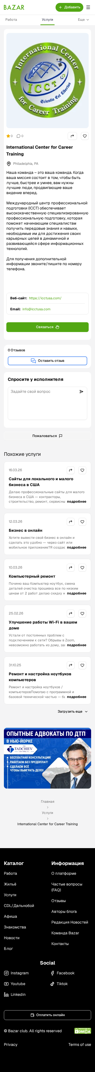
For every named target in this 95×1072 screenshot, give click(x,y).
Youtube (18, 983)
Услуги (47, 19)
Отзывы (58, 900)
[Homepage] (14, 7)
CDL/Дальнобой (19, 905)
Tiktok (62, 983)
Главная (47, 801)
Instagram (20, 973)
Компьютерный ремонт (32, 576)
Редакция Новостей (69, 922)
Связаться (44, 327)
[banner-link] (47, 758)
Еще (81, 19)
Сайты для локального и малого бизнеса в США (41, 481)
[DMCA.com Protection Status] (82, 1031)
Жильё (10, 884)
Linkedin (18, 994)
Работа (11, 19)
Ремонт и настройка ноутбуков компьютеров (40, 676)
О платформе (63, 873)
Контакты (60, 943)
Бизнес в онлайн (25, 530)
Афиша (10, 916)
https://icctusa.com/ (45, 298)
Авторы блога (64, 911)
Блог (8, 948)
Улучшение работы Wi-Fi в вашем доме (43, 625)
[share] (72, 136)
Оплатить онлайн (50, 1015)
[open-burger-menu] (88, 7)
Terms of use (79, 1044)
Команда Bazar (65, 933)
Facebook (66, 973)
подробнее (76, 501)
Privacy (11, 1044)
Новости (11, 937)
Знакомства (15, 927)
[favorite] (85, 136)
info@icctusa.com (36, 309)
